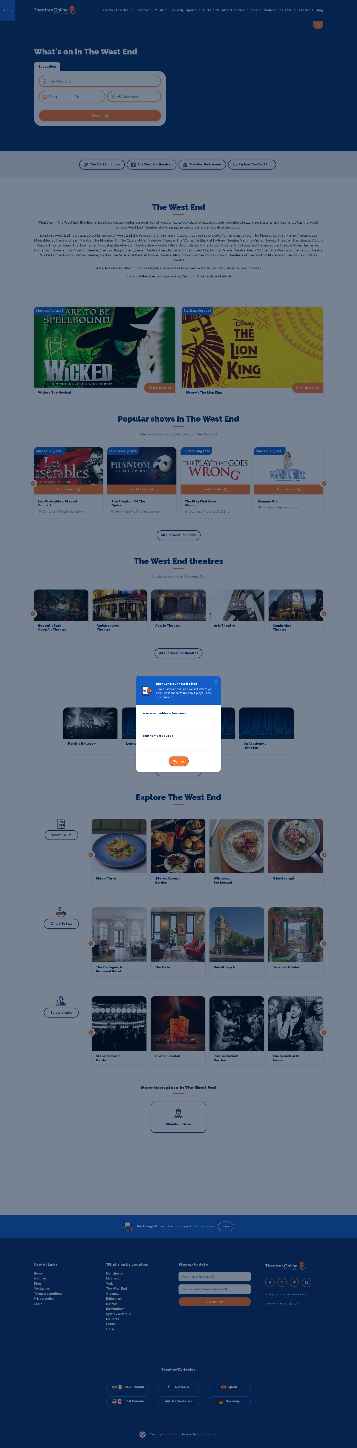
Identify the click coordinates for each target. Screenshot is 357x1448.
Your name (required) (158, 735)
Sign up (178, 761)
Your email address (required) (164, 713)
